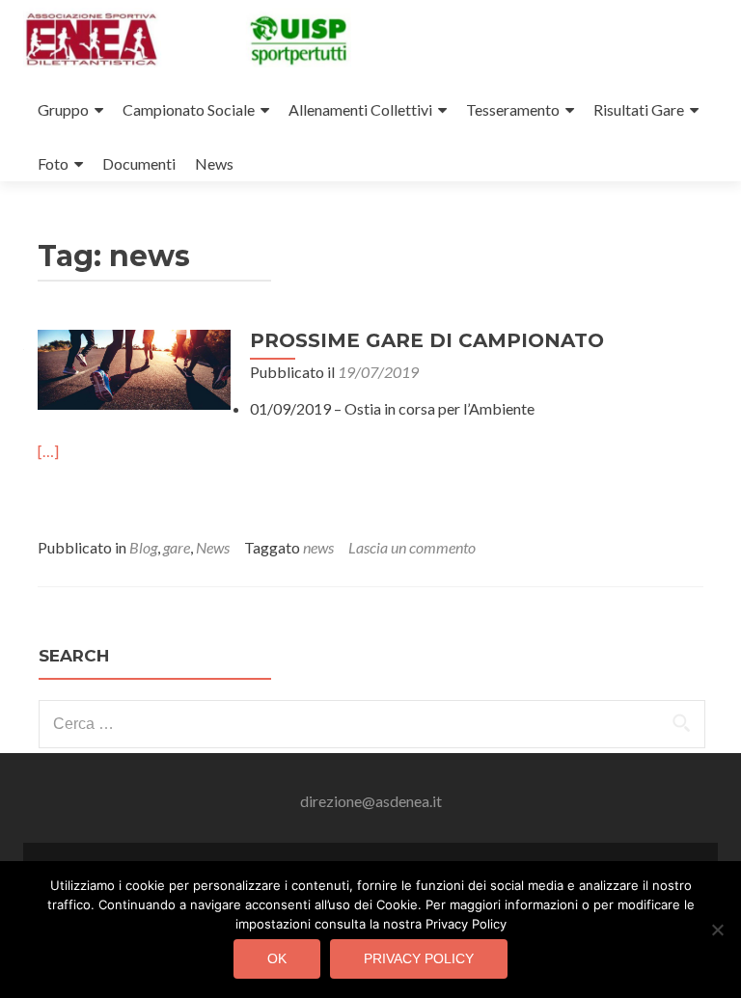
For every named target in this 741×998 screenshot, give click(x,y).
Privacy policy (419, 958)
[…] (48, 451)
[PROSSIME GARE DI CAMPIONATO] (134, 368)
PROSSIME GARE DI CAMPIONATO (427, 340)
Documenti (139, 163)
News (214, 163)
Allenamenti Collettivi (360, 109)
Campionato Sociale (189, 109)
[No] (717, 929)
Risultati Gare (638, 109)
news (318, 547)
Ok (277, 958)
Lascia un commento (412, 547)
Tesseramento (513, 109)
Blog (143, 547)
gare (176, 547)
